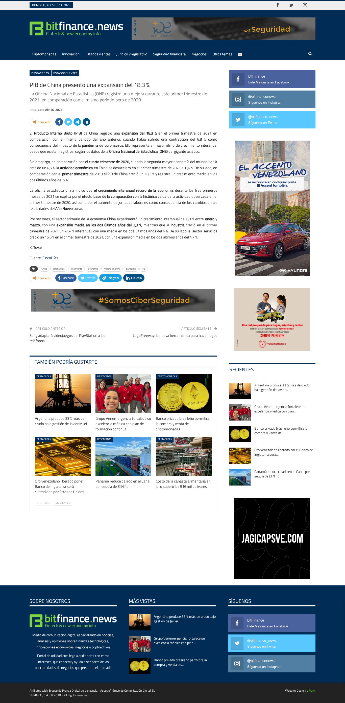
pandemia (131, 269)
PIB (143, 269)
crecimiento (76, 269)
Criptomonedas (44, 54)
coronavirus (59, 269)
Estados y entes (98, 54)
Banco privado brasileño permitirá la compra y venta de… (280, 430)
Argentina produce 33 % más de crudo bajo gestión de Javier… (281, 387)
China (44, 269)
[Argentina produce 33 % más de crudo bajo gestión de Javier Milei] (63, 393)
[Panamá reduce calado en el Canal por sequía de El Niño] (123, 456)
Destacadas (40, 73)
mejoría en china (112, 269)
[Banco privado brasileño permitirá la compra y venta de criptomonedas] (184, 393)
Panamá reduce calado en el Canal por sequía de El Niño (282, 474)
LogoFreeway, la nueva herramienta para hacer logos (175, 335)
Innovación (71, 54)
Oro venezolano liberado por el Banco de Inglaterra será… (283, 452)
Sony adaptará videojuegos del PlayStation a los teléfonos (67, 338)
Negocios (199, 54)
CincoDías (50, 258)
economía (93, 269)
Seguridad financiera (169, 54)
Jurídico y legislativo (131, 54)
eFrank (311, 690)
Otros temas (222, 54)
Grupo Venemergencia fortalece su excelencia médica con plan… (279, 409)
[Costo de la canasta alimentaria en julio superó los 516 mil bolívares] (184, 456)
